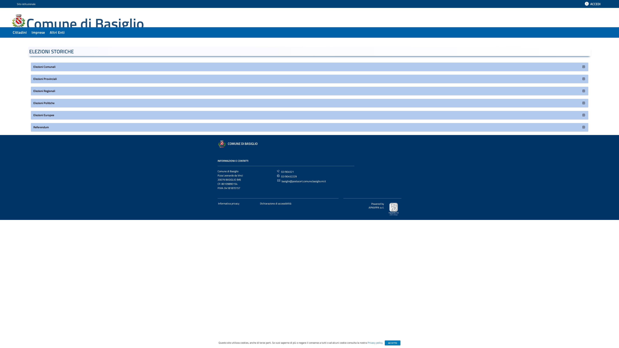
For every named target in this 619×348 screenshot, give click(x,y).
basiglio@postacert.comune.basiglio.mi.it (304, 181)
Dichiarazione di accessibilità (275, 203)
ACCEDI (595, 3)
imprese (38, 32)
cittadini (20, 32)
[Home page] (19, 22)
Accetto (392, 343)
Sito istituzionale (26, 4)
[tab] (309, 67)
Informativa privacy (228, 203)
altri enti (57, 32)
